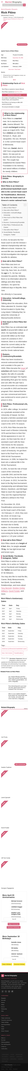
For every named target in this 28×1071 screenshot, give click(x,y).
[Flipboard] (12, 991)
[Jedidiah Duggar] (6, 908)
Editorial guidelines (5, 1042)
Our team (3, 1040)
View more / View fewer (14, 69)
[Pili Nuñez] (6, 949)
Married (13, 2)
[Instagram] (9, 991)
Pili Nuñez (14, 948)
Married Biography (6, 9)
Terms (6, 1069)
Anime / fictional (5, 1031)
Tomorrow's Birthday (19, 964)
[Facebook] (2, 991)
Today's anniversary (5, 1018)
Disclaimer (15, 1069)
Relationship (4, 1009)
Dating (2, 1004)
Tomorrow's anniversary (6, 1020)
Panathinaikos (18, 653)
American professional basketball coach (14, 649)
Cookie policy (4, 1048)
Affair (2, 1011)
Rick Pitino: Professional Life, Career (13, 226)
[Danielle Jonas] (6, 943)
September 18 (16, 57)
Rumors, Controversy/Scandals (14, 222)
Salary (2, 1026)
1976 (20, 92)
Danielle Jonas (16, 942)
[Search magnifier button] (24, 5)
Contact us (3, 1046)
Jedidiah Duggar (16, 907)
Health (2, 1028)
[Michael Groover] (6, 902)
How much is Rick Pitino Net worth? (13, 219)
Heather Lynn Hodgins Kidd (15, 913)
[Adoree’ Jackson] (6, 955)
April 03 (16, 92)
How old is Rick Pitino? (11, 210)
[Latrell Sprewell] (14, 783)
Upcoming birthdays (5, 1024)
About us (3, 1038)
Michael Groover (16, 901)
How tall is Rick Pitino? (11, 230)
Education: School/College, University (13, 214)
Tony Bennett (6, 588)
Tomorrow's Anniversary (13, 927)
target (23, 368)
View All (14, 919)
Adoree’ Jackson (16, 954)
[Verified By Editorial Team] (17, 12)
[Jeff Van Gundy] (14, 844)
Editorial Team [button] (6, 19)
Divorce (3, 1006)
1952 (22, 57)
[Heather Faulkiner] (14, 753)
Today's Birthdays (6, 964)
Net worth (3, 1000)
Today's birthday (5, 1022)
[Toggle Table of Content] (24, 205)
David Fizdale (14, 591)
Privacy (2, 1069)
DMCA (10, 1069)
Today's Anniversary (13, 924)
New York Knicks (7, 653)
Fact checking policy (6, 1044)
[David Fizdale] (14, 813)
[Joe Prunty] (14, 723)
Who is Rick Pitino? (10, 208)
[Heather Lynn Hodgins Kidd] (6, 914)
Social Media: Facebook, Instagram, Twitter (12, 233)
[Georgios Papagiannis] (14, 874)
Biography (14, 9)
